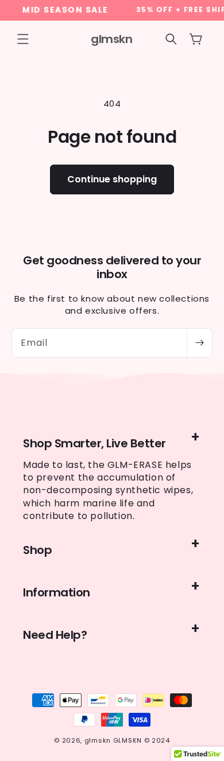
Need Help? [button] (55, 635)
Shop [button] (37, 550)
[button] (23, 39)
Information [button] (56, 592)
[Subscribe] (199, 343)
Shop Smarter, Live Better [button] (94, 443)
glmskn (97, 740)
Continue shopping (112, 179)
